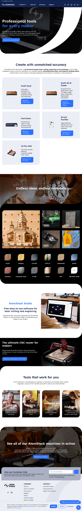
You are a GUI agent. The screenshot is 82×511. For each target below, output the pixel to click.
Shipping (26, 493)
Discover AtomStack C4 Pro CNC (15, 359)
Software (42, 4)
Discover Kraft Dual (26, 101)
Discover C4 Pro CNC (26, 159)
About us (26, 486)
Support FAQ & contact (49, 491)
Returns (26, 495)
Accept (53, 506)
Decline (62, 506)
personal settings (32, 506)
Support (51, 4)
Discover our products (11, 40)
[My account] (68, 4)
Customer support (28, 498)
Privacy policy (27, 491)
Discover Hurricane (26, 132)
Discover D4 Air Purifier (66, 133)
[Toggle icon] (65, 4)
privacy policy (60, 477)
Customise (70, 506)
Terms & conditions (29, 489)
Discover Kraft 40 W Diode (66, 103)
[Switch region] (74, 4)
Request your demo (41, 457)
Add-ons (33, 4)
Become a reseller (28, 500)
